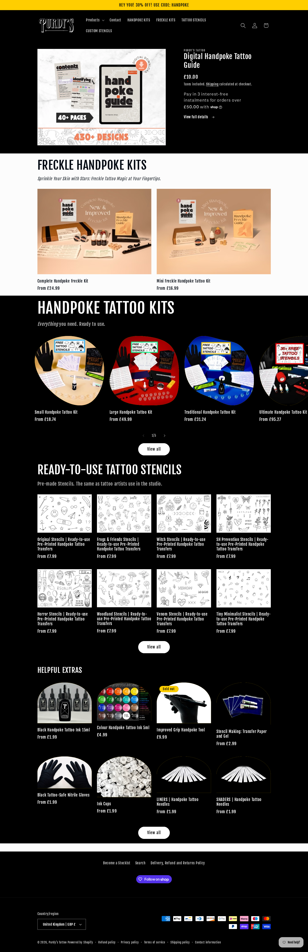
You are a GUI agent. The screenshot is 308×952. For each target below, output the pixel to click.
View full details (196, 117)
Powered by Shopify (80, 942)
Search (140, 863)
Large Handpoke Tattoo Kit (131, 412)
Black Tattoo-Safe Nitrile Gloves (63, 795)
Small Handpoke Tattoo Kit (56, 412)
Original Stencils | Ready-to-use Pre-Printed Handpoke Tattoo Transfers (63, 544)
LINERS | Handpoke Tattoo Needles (178, 802)
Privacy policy (130, 942)
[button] (94, 20)
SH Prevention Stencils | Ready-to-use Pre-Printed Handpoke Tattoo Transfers (242, 544)
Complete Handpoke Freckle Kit (62, 281)
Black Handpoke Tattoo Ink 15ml (63, 730)
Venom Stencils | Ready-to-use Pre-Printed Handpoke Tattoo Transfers (182, 619)
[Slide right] (165, 436)
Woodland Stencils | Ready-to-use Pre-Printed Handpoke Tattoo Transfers (124, 619)
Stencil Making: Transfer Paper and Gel (241, 734)
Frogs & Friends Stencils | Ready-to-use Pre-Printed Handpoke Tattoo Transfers (119, 544)
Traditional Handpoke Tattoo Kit (210, 412)
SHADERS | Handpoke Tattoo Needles (239, 802)
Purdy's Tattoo (58, 942)
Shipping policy (180, 942)
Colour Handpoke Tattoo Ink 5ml (123, 727)
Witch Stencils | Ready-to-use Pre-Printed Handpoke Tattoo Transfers (181, 544)
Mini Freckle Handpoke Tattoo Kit (183, 281)
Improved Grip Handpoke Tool (181, 730)
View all (154, 449)
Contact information (208, 942)
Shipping (212, 84)
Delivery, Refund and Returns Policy (178, 863)
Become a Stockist (116, 863)
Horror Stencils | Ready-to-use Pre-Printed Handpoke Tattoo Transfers (62, 619)
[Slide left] (143, 436)
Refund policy (107, 942)
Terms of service (154, 942)
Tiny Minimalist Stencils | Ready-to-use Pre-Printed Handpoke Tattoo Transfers (243, 619)
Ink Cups (104, 803)
